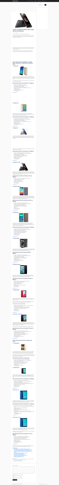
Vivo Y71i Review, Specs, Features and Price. (17, 460)
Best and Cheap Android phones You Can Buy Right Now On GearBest (23, 449)
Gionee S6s (20, 459)
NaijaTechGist (15, 0)
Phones (15, 458)
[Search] (45, 5)
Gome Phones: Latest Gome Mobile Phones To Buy (20, 455)
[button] (45, 1)
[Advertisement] (23, 7)
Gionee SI (22, 459)
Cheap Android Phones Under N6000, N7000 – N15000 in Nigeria (22, 450)
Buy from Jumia (15, 236)
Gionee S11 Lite (17, 417)
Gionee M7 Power (18, 314)
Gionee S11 (16, 390)
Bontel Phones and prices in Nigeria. (19, 453)
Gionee (14, 458)
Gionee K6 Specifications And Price (18, 456)
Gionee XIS (24, 459)
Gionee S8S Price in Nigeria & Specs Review (19, 454)
